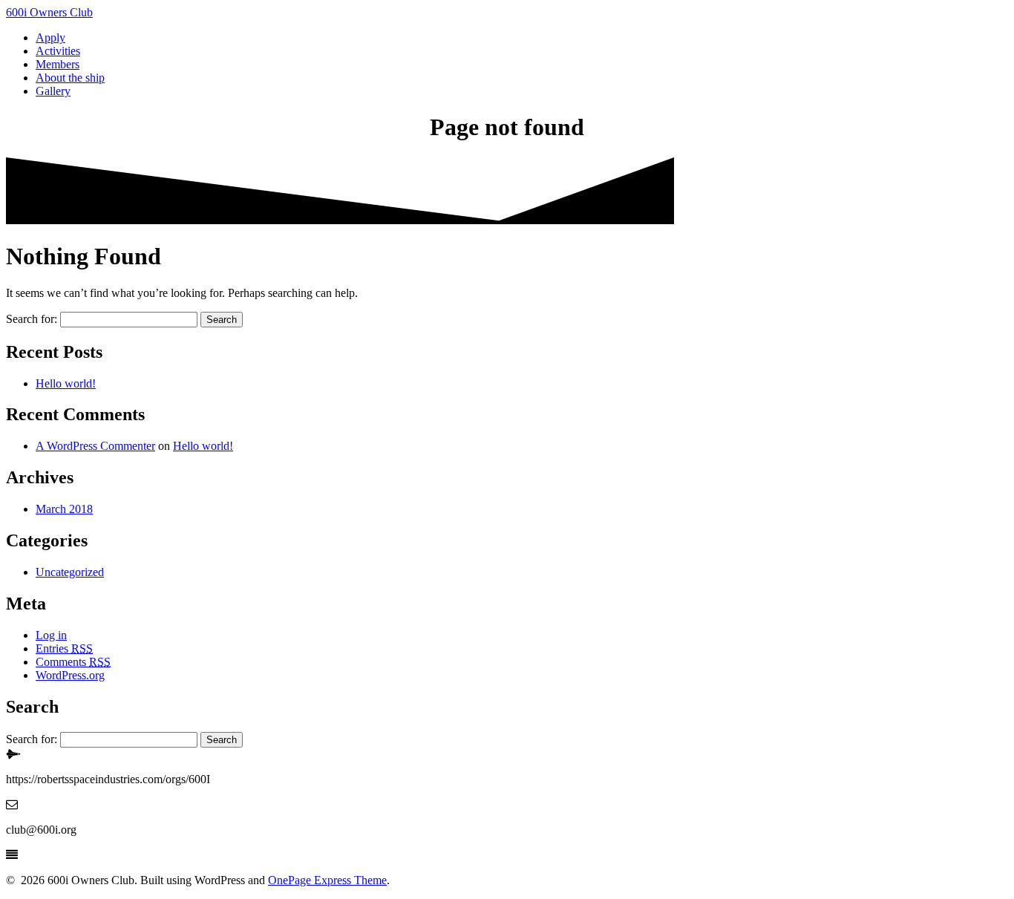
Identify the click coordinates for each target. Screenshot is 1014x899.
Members (57, 64)
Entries (64, 648)
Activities (58, 51)
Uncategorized (70, 572)
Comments (73, 662)
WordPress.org (70, 675)
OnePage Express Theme (327, 880)
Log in (51, 635)
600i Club (49, 12)
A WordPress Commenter (95, 445)
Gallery (53, 91)
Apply (50, 37)
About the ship (70, 77)
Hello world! (66, 383)
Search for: (31, 319)
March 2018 (64, 509)
